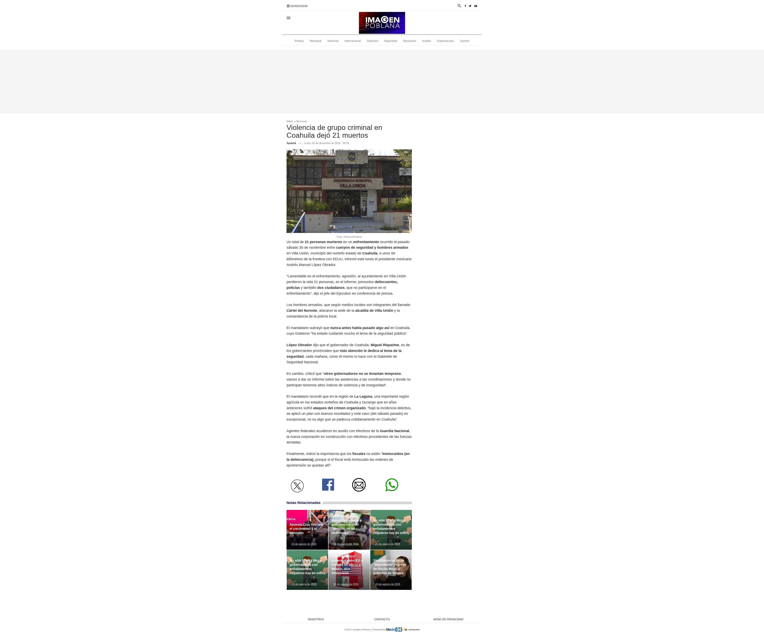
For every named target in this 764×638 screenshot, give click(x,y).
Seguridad (390, 40)
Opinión (465, 40)
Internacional (352, 40)
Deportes (372, 40)
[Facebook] (465, 6)
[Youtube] (475, 6)
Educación (409, 40)
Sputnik (291, 143)
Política (299, 40)
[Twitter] (470, 6)
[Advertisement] (382, 81)
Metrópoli (316, 40)
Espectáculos (445, 40)
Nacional (332, 40)
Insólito (426, 40)
